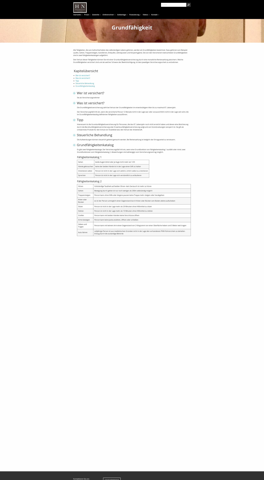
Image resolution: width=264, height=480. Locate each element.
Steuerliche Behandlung (84, 83)
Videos (145, 15)
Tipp (77, 81)
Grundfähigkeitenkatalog (85, 86)
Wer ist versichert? (82, 75)
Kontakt (154, 15)
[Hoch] (75, 93)
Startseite (77, 15)
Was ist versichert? (82, 78)
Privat (86, 15)
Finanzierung (134, 15)
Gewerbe (95, 15)
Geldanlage (121, 15)
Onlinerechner (108, 15)
